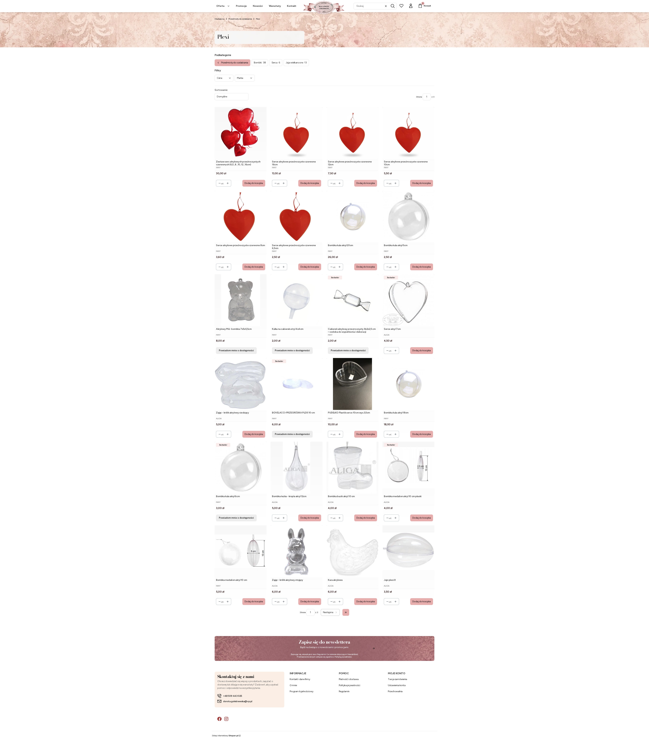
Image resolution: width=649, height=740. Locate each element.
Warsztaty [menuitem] (275, 6)
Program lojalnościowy (301, 691)
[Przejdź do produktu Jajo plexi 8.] (408, 551)
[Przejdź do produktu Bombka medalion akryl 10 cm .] (241, 551)
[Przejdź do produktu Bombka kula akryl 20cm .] (352, 217)
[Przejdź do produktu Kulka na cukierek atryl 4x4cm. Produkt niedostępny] (296, 300)
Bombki (260, 62)
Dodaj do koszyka (254, 183)
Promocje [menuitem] (241, 6)
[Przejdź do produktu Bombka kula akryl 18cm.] (408, 384)
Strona (419, 97)
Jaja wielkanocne (296, 62)
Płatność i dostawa (348, 679)
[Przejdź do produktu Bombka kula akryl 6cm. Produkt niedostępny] (241, 468)
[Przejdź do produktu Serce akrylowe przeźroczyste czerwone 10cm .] (408, 133)
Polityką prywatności (343, 657)
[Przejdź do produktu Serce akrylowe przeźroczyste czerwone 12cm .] (352, 133)
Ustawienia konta (396, 685)
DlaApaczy (219, 19)
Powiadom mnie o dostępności (236, 350)
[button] (393, 6)
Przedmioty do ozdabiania (240, 19)
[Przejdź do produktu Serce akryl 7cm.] (408, 300)
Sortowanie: (221, 90)
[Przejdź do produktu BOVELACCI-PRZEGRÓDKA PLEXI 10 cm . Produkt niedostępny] (296, 384)
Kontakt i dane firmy (300, 679)
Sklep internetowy (225, 735)
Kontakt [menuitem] (291, 6)
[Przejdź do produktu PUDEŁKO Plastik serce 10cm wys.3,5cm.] (352, 384)
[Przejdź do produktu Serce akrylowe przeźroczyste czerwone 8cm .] (241, 217)
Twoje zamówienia (397, 679)
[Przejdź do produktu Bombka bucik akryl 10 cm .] (352, 468)
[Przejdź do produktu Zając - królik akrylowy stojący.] (296, 551)
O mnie (293, 685)
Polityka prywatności (349, 685)
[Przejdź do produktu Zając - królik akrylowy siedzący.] (241, 384)
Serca (276, 62)
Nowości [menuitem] (258, 6)
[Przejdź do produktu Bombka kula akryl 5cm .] (408, 217)
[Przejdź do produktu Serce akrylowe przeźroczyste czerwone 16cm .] (296, 133)
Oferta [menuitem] (220, 6)
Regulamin (321, 654)
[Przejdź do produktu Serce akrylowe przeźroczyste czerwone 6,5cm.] (296, 217)
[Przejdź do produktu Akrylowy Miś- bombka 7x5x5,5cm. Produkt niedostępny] (241, 300)
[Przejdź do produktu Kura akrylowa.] (352, 551)
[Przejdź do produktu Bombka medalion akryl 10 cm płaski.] (408, 468)
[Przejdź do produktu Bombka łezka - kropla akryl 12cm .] (296, 468)
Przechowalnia (395, 691)
